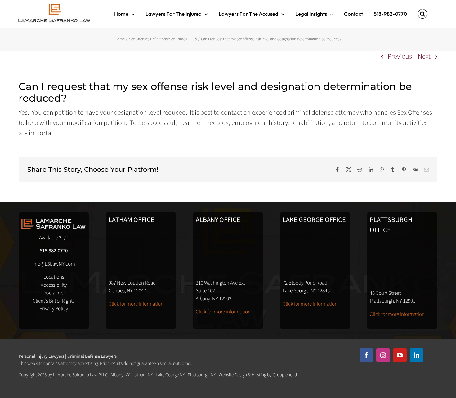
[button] (422, 14)
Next (424, 56)
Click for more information (136, 304)
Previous (400, 56)
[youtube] (400, 355)
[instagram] (383, 355)
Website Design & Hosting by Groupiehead (258, 375)
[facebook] (366, 355)
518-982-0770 (54, 250)
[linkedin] (416, 355)
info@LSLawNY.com (53, 264)
